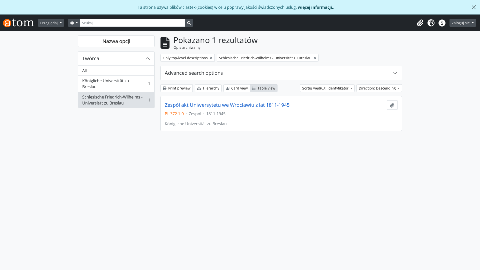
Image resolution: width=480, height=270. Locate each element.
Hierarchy (210, 88)
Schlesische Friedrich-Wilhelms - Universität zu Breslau (116, 100)
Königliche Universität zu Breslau (116, 84)
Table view (265, 88)
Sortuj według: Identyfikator (326, 88)
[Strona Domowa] (20, 22)
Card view (239, 88)
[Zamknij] (474, 7)
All (84, 70)
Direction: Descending (378, 88)
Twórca (90, 58)
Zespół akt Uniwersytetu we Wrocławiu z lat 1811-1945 (227, 105)
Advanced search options (194, 73)
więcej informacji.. (316, 7)
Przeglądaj (49, 22)
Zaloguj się (461, 22)
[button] (420, 23)
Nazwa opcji (116, 41)
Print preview (178, 88)
